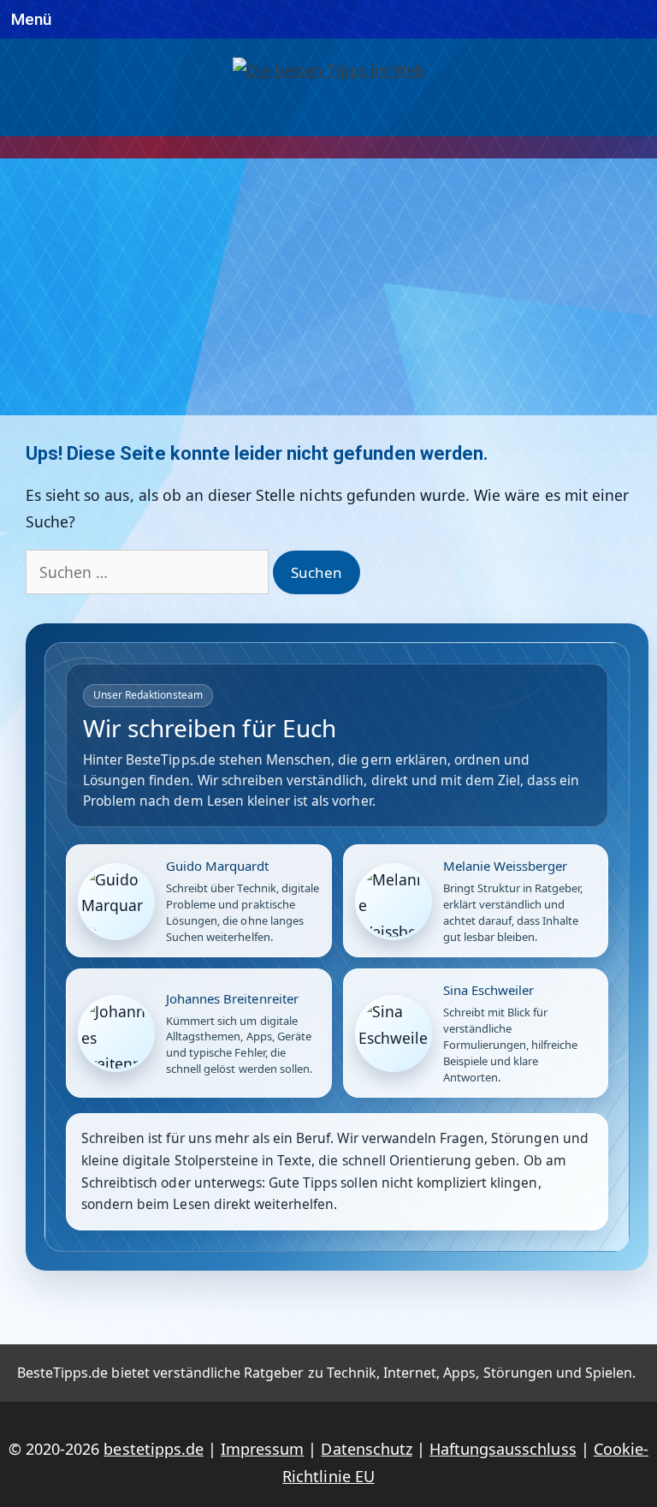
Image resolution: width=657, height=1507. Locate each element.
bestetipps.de (153, 1448)
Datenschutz (366, 1448)
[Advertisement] (328, 287)
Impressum (262, 1448)
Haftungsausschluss (503, 1448)
